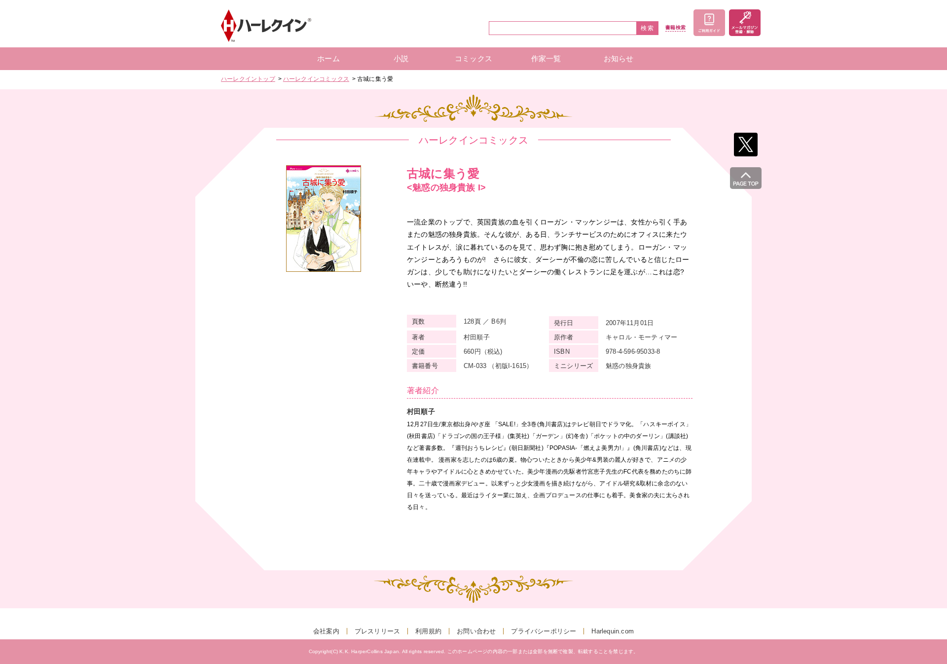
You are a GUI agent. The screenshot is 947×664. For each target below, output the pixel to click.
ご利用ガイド (709, 22)
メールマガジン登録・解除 (745, 22)
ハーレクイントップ (248, 78)
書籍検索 (675, 27)
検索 (648, 28)
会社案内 (326, 631)
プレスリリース (377, 631)
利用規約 (428, 631)
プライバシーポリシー (543, 631)
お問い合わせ (476, 631)
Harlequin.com (612, 631)
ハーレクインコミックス (316, 78)
